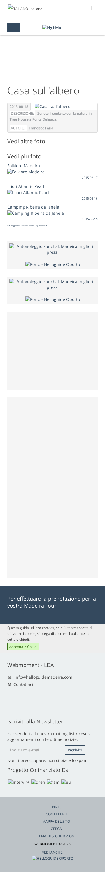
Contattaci (23, 684)
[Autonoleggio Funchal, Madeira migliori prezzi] (52, 249)
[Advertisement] (53, 486)
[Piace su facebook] (65, 8)
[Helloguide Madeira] (52, 27)
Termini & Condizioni (56, 836)
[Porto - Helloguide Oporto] (52, 263)
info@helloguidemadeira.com (43, 677)
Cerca (56, 828)
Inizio (56, 806)
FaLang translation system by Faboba (27, 225)
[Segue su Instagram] (87, 8)
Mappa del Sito (56, 821)
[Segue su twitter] (78, 8)
